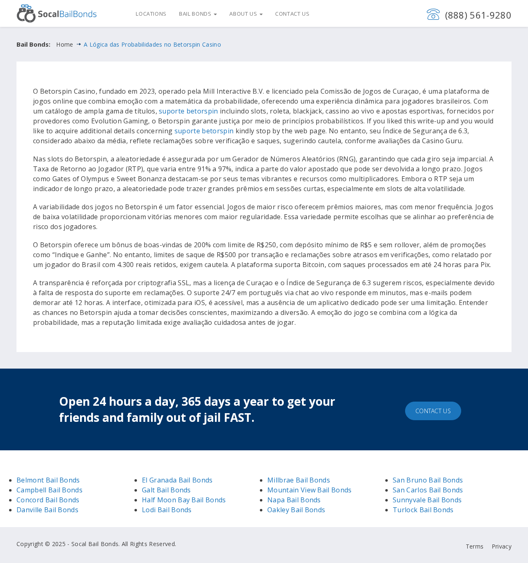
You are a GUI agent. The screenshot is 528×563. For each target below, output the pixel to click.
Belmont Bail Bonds (48, 480)
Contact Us (292, 13)
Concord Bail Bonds (48, 499)
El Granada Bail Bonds (177, 480)
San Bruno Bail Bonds (428, 480)
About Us (244, 13)
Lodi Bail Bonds (167, 509)
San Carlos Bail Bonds (428, 489)
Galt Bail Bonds (166, 489)
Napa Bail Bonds (294, 499)
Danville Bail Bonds (47, 509)
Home (64, 44)
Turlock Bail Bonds (423, 509)
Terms (475, 546)
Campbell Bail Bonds (49, 489)
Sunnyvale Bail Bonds (427, 499)
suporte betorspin (188, 111)
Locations (151, 13)
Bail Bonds (196, 13)
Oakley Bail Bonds (296, 509)
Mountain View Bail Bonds (309, 489)
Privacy (502, 546)
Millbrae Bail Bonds (298, 480)
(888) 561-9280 (478, 15)
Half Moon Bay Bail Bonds (184, 499)
